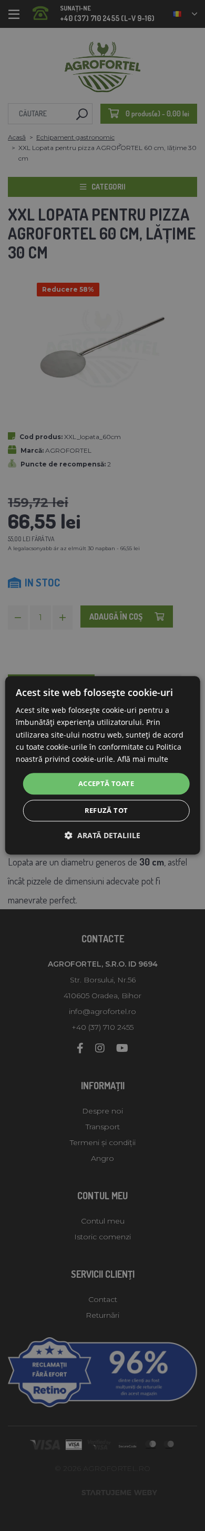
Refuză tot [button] (106, 811)
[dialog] (102, 765)
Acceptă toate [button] (106, 783)
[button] (102, 836)
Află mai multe (142, 759)
